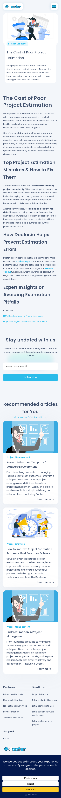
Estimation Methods (13, 694)
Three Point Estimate (13, 717)
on (46, 321)
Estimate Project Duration (44, 700)
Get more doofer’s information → (30, 417)
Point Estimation (11, 711)
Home (6, 738)
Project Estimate (40, 694)
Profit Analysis (23, 261)
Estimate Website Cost (43, 705)
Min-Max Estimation (13, 700)
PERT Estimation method (15, 705)
